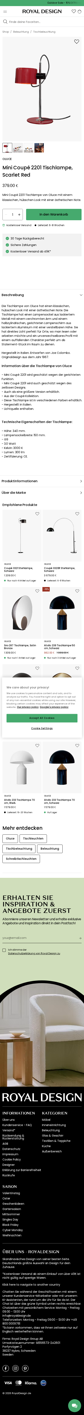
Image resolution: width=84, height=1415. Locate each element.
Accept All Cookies (41, 718)
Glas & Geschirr (52, 1135)
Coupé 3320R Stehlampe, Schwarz (59, 570)
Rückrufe (8, 1175)
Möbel (46, 1119)
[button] (74, 11)
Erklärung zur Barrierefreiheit (21, 1170)
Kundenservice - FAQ (17, 1125)
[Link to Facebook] (5, 1368)
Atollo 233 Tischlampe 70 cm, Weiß (19, 801)
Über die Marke (14, 492)
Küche (46, 1146)
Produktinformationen (20, 481)
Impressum (10, 1154)
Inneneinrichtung (54, 1125)
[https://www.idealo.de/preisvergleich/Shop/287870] (43, 1383)
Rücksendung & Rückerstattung (13, 1137)
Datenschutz (11, 1149)
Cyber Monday (12, 1230)
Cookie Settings (42, 728)
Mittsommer (11, 1214)
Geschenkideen (13, 1203)
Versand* (8, 1130)
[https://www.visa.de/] (8, 1383)
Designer (8, 1164)
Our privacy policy (28, 707)
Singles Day (10, 1219)
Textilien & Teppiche (56, 1140)
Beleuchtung (51, 1130)
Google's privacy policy (54, 707)
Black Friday (10, 1224)
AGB (5, 1143)
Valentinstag (11, 1193)
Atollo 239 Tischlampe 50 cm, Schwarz (59, 647)
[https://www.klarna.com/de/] (31, 1383)
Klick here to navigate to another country (31, 1285)
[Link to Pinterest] (25, 1368)
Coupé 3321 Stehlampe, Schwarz (18, 570)
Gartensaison (11, 1209)
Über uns (8, 1119)
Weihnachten (11, 1235)
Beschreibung (13, 295)
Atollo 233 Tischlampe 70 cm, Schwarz (59, 801)
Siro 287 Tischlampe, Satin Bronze (20, 647)
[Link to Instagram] (15, 1368)
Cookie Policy (11, 1159)
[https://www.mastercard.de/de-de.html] (18, 1383)
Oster (6, 1198)
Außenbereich (52, 1151)
